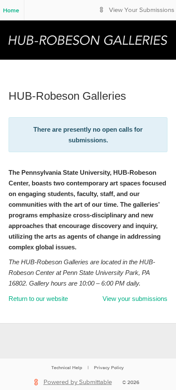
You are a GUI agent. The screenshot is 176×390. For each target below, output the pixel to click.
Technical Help (66, 367)
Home (11, 10)
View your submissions (135, 298)
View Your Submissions (141, 10)
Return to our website (38, 298)
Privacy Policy (109, 367)
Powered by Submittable (78, 382)
